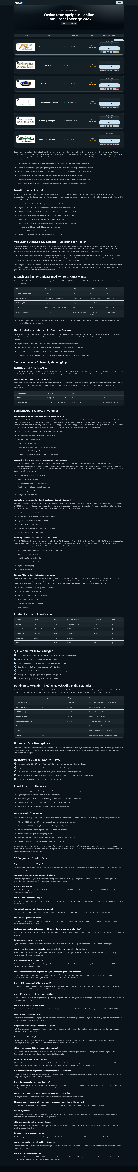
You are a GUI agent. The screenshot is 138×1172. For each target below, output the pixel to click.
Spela (119, 2)
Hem (62, 10)
